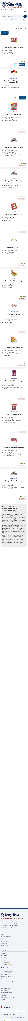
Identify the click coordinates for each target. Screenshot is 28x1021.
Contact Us (3, 957)
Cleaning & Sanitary (5, 988)
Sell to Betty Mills (5, 960)
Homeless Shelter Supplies (7, 981)
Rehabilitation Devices (6, 992)
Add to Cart (21, 64)
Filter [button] (6, 33)
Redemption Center (6, 976)
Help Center (4, 955)
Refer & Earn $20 (5, 974)
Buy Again (3, 939)
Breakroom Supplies (6, 1001)
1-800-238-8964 (8, 927)
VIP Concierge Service (6, 959)
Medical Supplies (5, 990)
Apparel (3, 999)
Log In (5, 19)
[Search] (25, 16)
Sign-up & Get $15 (5, 973)
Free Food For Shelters (6, 980)
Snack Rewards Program (7, 971)
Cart (23, 19)
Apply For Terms (5, 947)
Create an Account (5, 936)
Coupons (3, 978)
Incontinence (4, 995)
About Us (3, 953)
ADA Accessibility (5, 962)
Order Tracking (4, 943)
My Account (14, 19)
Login (2, 934)
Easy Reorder (4, 941)
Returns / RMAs (4, 945)
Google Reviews (7, 964)
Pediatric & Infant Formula (7, 997)
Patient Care (4, 993)
